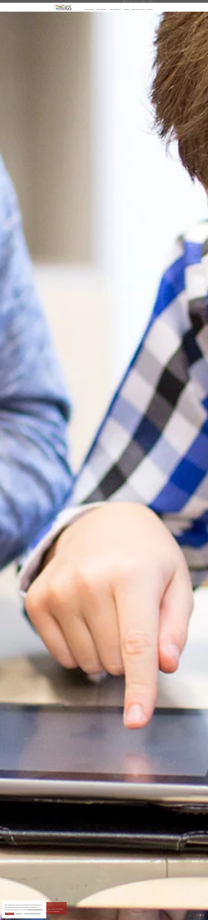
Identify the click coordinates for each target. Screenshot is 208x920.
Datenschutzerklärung (35, 910)
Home (124, 1)
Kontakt (151, 1)
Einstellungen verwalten (32, 913)
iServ (130, 1)
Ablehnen (19, 913)
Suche (136, 1)
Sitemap (143, 1)
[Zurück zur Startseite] (63, 7)
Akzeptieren (9, 913)
